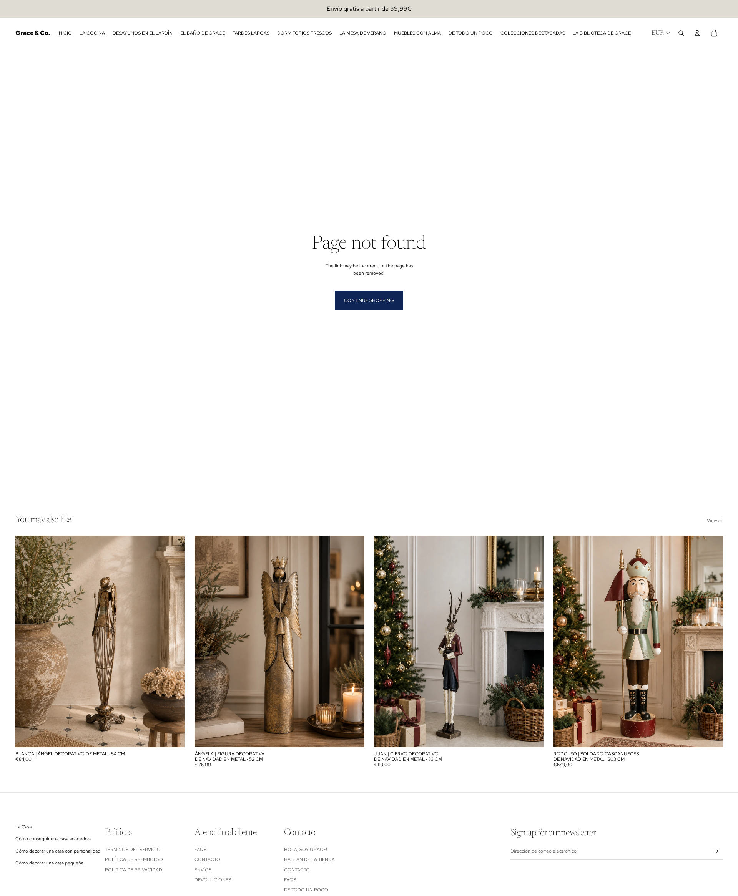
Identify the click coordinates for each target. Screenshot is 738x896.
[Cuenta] (697, 33)
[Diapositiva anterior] (26, 641)
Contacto (207, 859)
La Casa (23, 827)
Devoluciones (212, 880)
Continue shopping (369, 300)
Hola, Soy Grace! (306, 849)
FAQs (200, 849)
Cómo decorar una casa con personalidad (57, 851)
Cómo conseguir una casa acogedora (53, 839)
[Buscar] (681, 33)
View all (715, 521)
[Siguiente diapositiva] (173, 641)
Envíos (202, 870)
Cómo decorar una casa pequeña (49, 863)
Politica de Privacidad (133, 870)
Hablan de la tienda (309, 859)
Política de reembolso (134, 859)
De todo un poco (306, 890)
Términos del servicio (133, 849)
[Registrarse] (716, 851)
